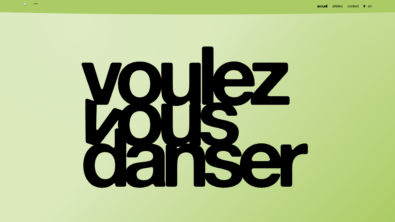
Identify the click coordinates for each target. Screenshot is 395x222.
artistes (337, 6)
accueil (322, 6)
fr (364, 6)
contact (352, 6)
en (369, 6)
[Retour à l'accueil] (34, 6)
